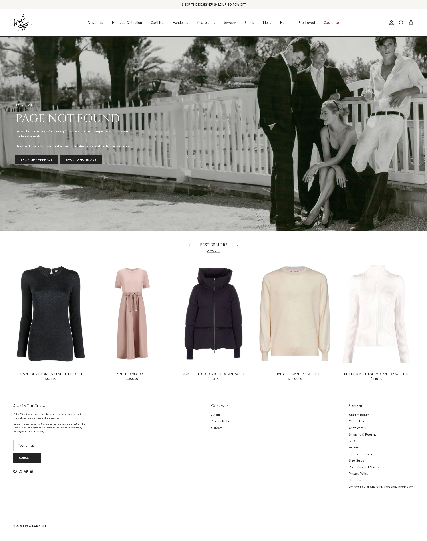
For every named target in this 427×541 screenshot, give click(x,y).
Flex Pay (355, 480)
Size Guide (356, 460)
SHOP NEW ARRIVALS (36, 159)
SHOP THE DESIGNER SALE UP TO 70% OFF (214, 4)
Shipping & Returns (362, 434)
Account (355, 447)
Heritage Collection (127, 22)
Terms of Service (361, 454)
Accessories (206, 22)
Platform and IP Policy (364, 467)
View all (213, 251)
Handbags (180, 22)
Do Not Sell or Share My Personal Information (381, 487)
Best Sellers (213, 245)
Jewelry (230, 22)
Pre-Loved (306, 22)
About (215, 415)
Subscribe (27, 458)
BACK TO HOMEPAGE (81, 159)
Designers (95, 22)
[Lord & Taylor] (22, 23)
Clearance (331, 22)
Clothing (157, 22)
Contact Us (357, 421)
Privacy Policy (358, 474)
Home (285, 22)
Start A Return (359, 415)
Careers (216, 428)
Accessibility (220, 421)
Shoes (249, 22)
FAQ (352, 441)
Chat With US (359, 428)
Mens (267, 22)
